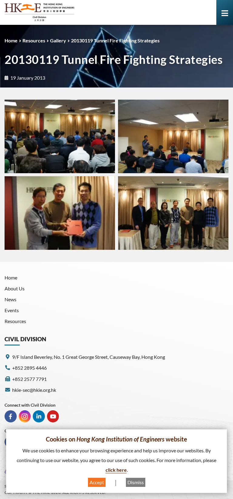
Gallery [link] (58, 40)
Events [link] (12, 310)
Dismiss (135, 482)
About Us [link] (15, 288)
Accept (96, 482)
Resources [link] (33, 40)
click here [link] (116, 470)
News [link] (10, 299)
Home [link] (11, 40)
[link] (39, 12)
